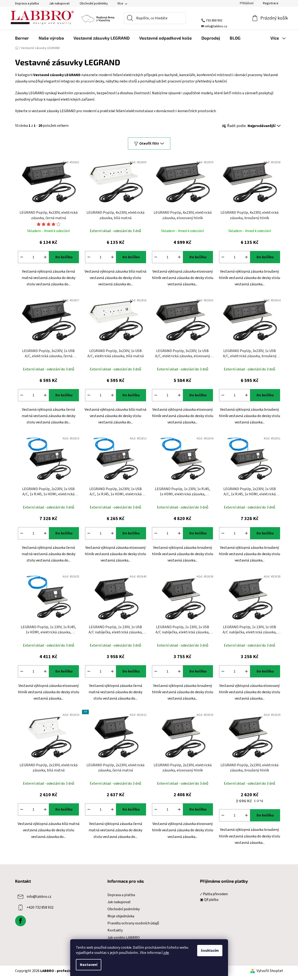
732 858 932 (214, 20)
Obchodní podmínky (94, 3)
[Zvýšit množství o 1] (45, 257)
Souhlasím (210, 950)
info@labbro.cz (39, 896)
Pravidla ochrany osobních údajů (133, 923)
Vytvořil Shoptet (270, 970)
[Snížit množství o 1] (21, 257)
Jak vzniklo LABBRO (123, 937)
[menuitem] (22, 38)
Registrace (270, 3)
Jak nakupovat (59, 3)
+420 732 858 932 (40, 907)
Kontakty (115, 930)
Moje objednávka (120, 916)
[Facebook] (20, 920)
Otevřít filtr (149, 143)
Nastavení (88, 964)
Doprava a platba (27, 3)
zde (166, 952)
